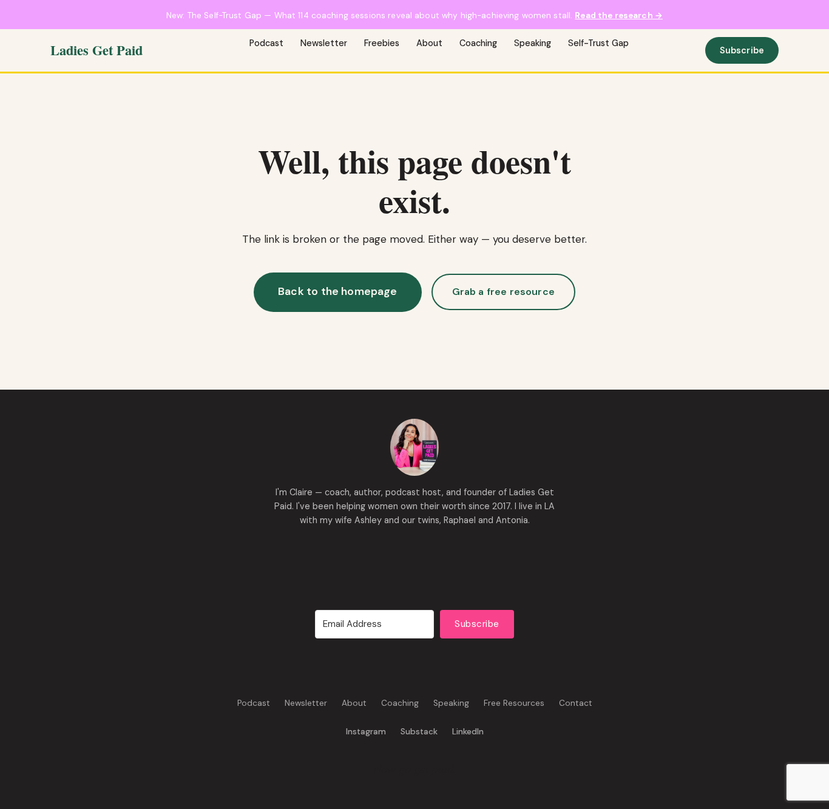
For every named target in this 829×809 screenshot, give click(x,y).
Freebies (381, 43)
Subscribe (742, 50)
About (429, 43)
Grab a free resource (503, 291)
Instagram (366, 731)
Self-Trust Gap (598, 43)
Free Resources (514, 703)
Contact (575, 703)
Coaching (478, 43)
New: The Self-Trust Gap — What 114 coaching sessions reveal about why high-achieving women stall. (414, 15)
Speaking (532, 43)
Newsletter (323, 43)
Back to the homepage (338, 291)
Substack (419, 731)
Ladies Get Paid (96, 50)
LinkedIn (468, 731)
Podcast (266, 43)
